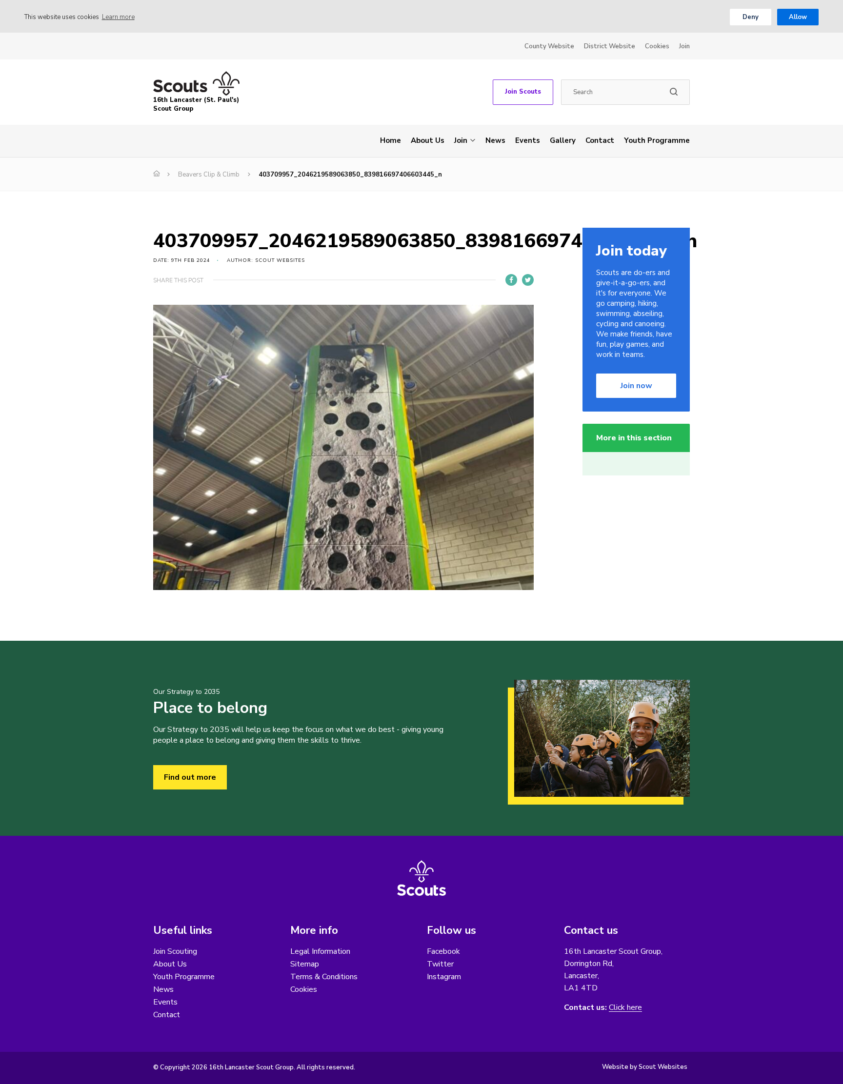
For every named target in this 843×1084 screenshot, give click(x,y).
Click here (625, 1008)
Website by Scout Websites (644, 1067)
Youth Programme (657, 140)
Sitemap (304, 964)
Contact (599, 140)
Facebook (443, 951)
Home (390, 140)
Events (527, 140)
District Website (609, 46)
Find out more (190, 777)
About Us (427, 140)
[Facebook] (511, 280)
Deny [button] (751, 17)
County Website (549, 46)
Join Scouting (175, 951)
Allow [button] (798, 17)
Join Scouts (523, 91)
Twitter (440, 964)
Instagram (444, 976)
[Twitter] (528, 280)
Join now (636, 385)
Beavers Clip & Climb (209, 174)
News (495, 140)
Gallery (563, 140)
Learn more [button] (118, 17)
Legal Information (320, 951)
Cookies (657, 46)
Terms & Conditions (324, 976)
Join (684, 46)
